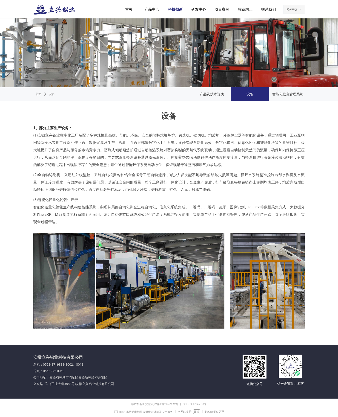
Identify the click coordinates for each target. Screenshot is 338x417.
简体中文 (292, 9)
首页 (39, 94)
